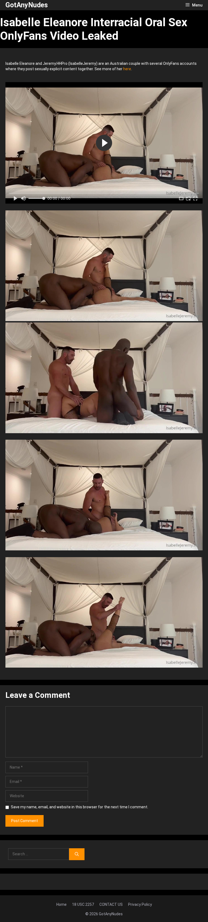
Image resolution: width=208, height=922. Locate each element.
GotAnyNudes (26, 5)
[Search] (76, 854)
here (127, 69)
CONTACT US (111, 904)
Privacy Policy (140, 904)
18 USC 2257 (83, 904)
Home (61, 904)
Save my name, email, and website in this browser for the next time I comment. (79, 807)
